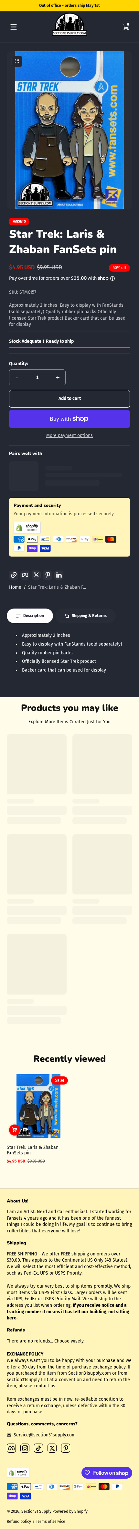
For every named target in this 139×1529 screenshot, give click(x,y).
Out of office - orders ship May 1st (69, 5)
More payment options (69, 435)
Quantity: (18, 363)
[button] (125, 27)
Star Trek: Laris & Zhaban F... (57, 587)
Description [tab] (33, 615)
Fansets (19, 222)
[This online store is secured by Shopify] (69, 527)
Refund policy (19, 1521)
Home (15, 587)
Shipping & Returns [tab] (89, 615)
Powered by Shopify (70, 1511)
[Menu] (13, 27)
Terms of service (50, 1521)
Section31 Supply (36, 1511)
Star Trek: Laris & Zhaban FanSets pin (33, 1150)
